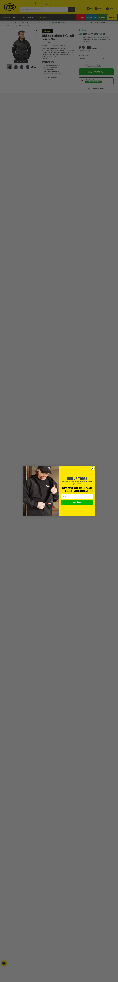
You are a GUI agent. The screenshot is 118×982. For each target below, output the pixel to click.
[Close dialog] (92, 468)
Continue (77, 502)
